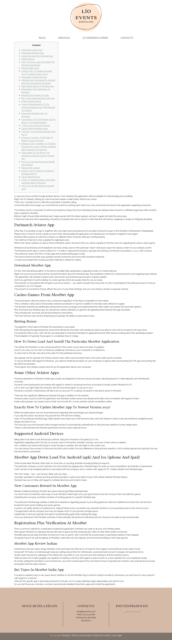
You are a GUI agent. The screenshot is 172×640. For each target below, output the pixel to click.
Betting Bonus (28, 59)
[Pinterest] (47, 613)
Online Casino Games (31, 101)
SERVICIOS (64, 37)
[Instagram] (40, 613)
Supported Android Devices (34, 77)
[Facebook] (33, 613)
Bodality (66, 635)
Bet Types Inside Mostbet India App (38, 98)
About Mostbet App (30, 177)
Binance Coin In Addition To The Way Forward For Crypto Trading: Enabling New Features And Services (38, 146)
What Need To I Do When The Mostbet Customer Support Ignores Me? (38, 156)
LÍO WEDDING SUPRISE (95, 37)
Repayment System (30, 168)
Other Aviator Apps (30, 68)
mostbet (135, 251)
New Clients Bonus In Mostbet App (37, 86)
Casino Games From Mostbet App (37, 56)
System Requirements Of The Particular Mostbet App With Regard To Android (38, 107)
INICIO (42, 37)
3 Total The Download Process (35, 125)
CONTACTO (127, 37)
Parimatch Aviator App (31, 50)
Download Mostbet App (32, 53)
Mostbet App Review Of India (35, 95)
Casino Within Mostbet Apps (34, 128)
